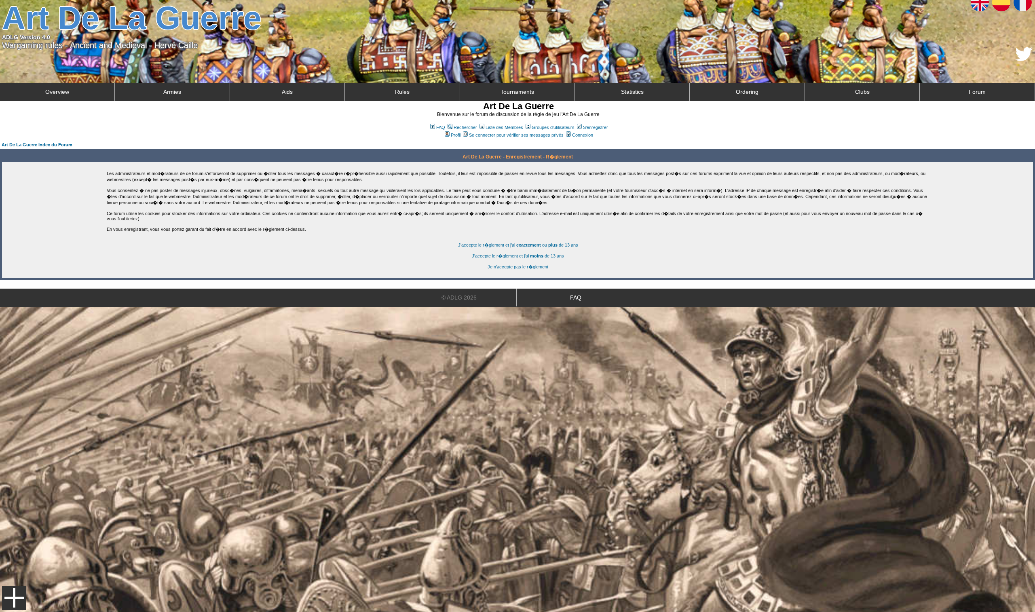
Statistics (632, 92)
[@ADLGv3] (1024, 58)
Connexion (582, 135)
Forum (977, 92)
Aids (287, 92)
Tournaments (517, 92)
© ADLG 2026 (459, 297)
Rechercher (465, 127)
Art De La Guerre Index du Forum (37, 144)
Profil (455, 135)
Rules (402, 92)
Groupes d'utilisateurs (553, 127)
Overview (57, 92)
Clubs (862, 92)
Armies (172, 92)
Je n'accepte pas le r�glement (518, 266)
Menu (14, 598)
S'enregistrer (595, 127)
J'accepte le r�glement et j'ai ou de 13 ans (518, 245)
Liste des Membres (504, 127)
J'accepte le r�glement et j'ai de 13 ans (518, 255)
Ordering (747, 92)
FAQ (440, 127)
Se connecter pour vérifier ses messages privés (516, 135)
